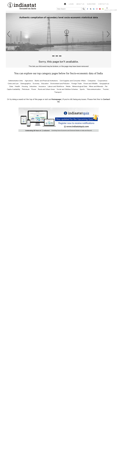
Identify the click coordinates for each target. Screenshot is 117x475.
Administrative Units (15, 81)
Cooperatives (102, 81)
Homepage (56, 99)
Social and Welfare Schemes (67, 89)
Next (108, 34)
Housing (25, 86)
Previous (8, 34)
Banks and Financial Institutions (46, 81)
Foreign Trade (77, 83)
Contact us (103, 4)
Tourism (106, 89)
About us (80, 4)
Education (45, 83)
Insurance (42, 86)
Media (68, 86)
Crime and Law (13, 83)
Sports (82, 89)
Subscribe (91, 4)
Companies (92, 81)
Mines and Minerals (96, 86)
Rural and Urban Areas (46, 89)
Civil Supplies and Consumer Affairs (73, 81)
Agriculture (29, 81)
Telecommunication (94, 89)
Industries (33, 86)
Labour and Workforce (56, 86)
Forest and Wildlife (91, 83)
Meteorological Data (80, 86)
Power (34, 89)
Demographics (26, 83)
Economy (36, 83)
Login (71, 4)
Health (17, 86)
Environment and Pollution (60, 83)
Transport (57, 92)
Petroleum (26, 89)
